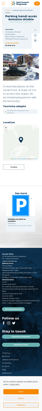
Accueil (8, 10)
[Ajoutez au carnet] (35, 30)
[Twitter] (13, 324)
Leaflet (14, 158)
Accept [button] (21, 391)
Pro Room (6, 366)
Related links (6, 373)
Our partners (6, 363)
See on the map (13, 43)
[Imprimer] (35, 40)
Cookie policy (15, 384)
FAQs (4, 370)
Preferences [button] (21, 405)
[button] (21, 140)
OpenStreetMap (22, 158)
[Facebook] (3, 324)
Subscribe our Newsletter (21, 336)
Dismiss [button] (21, 398)
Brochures (6, 356)
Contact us (6, 353)
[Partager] (35, 35)
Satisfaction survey (21, 345)
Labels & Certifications (10, 360)
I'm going (13, 167)
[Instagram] (8, 324)
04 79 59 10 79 (10, 45)
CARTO (35, 158)
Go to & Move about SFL (13, 309)
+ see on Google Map (9, 261)
